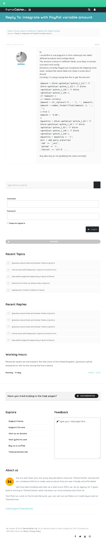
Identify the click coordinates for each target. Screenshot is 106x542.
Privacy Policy (35, 531)
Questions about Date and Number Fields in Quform (33, 263)
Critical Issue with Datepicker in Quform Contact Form (34, 270)
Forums (16, 31)
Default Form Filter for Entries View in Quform (31, 283)
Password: (11, 211)
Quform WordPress (28, 31)
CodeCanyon (12, 508)
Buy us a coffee (17, 445)
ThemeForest (26, 508)
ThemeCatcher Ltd (29, 528)
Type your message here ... (73, 421)
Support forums (17, 427)
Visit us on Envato (18, 433)
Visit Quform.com (18, 439)
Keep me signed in (17, 223)
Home (10, 31)
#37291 (97, 44)
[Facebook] (75, 536)
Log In (94, 229)
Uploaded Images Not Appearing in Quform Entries (33, 276)
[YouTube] (85, 536)
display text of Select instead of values (28, 290)
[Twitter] (80, 536)
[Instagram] (90, 536)
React (25, 531)
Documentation (87, 396)
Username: (11, 199)
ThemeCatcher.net (18, 452)
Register (54, 242)
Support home (16, 421)
